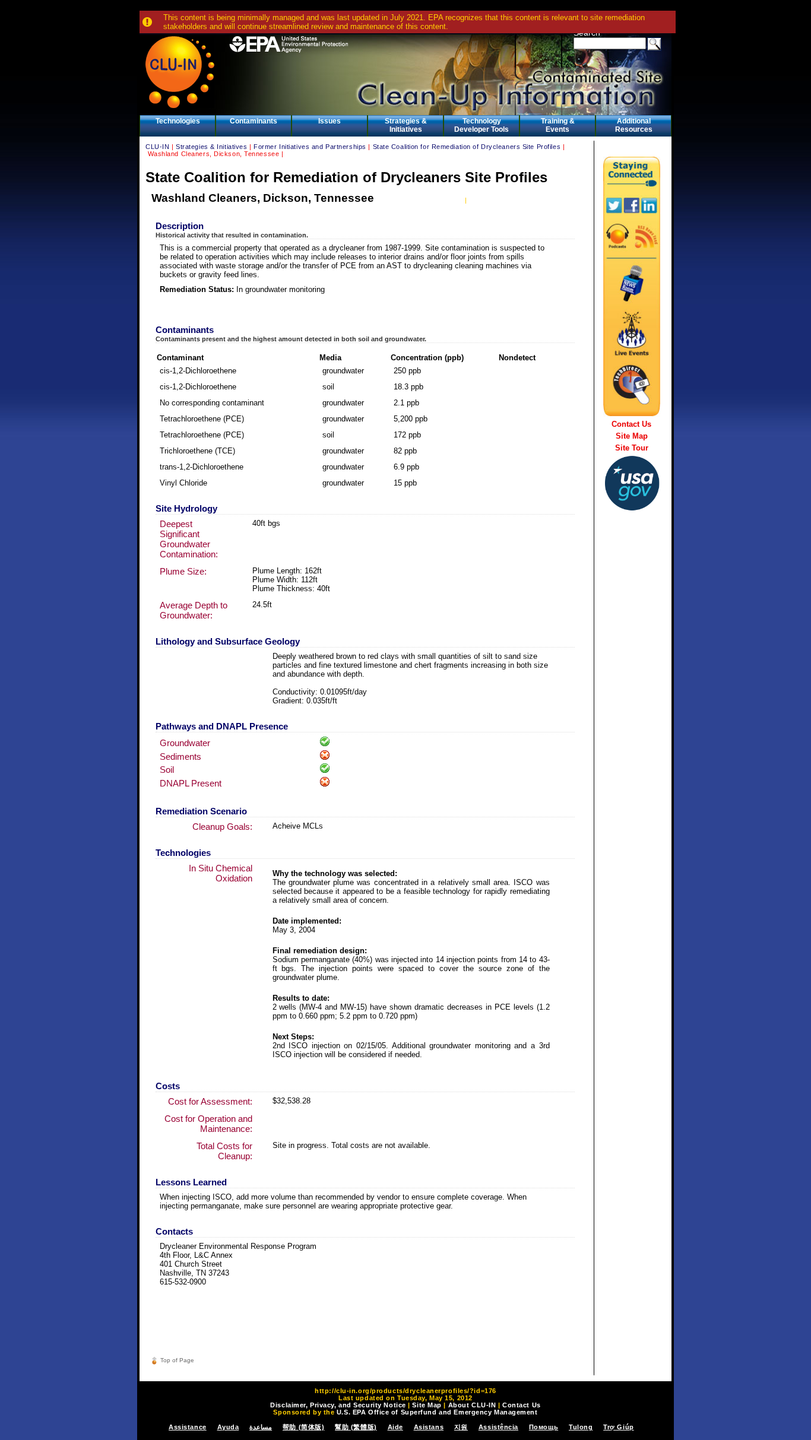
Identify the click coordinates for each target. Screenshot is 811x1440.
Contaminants (253, 121)
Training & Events (558, 125)
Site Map (632, 436)
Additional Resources (633, 125)
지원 (461, 1427)
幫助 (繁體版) (355, 1427)
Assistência (498, 1427)
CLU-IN (157, 146)
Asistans (428, 1427)
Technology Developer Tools (481, 125)
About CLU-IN (472, 1405)
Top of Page (177, 1360)
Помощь (543, 1427)
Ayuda (228, 1427)
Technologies (178, 121)
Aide (395, 1427)
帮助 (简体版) (303, 1427)
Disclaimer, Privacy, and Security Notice (338, 1405)
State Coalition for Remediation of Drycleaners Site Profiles (467, 146)
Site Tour (631, 447)
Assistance (188, 1427)
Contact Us (631, 424)
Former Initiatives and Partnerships (310, 146)
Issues (329, 121)
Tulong (581, 1427)
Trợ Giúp (618, 1427)
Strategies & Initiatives (406, 125)
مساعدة (260, 1427)
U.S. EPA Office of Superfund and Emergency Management (437, 1412)
